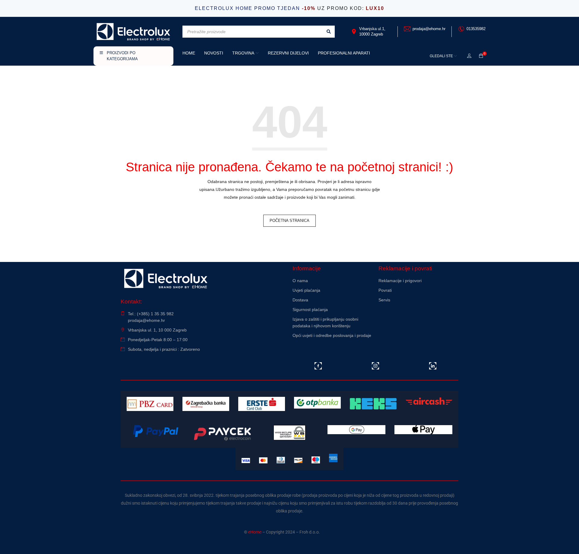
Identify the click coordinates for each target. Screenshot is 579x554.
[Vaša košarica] (481, 56)
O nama (300, 280)
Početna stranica (289, 220)
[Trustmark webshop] (418, 316)
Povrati (385, 290)
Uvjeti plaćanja (306, 290)
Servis (384, 299)
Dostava (300, 299)
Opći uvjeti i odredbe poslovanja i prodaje (332, 335)
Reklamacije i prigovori (400, 280)
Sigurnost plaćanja (310, 309)
